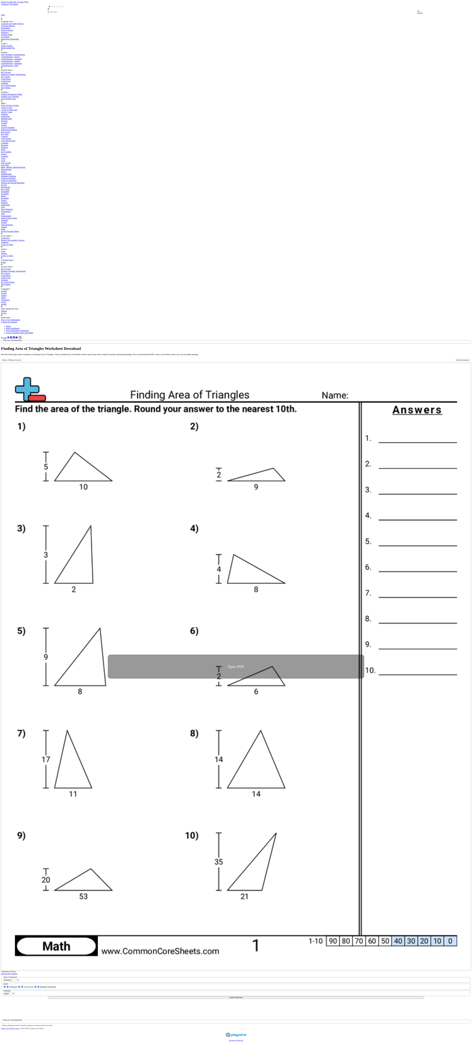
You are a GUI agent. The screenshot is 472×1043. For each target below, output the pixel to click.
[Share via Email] (16, 338)
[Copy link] (20, 337)
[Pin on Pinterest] (11, 338)
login (3, 15)
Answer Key (29, 987)
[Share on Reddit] (14, 338)
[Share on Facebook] (8, 338)
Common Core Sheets (9, 4)
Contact (16, 1028)
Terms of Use (5, 1028)
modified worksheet (48, 987)
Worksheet (13, 987)
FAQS (12, 1028)
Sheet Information (463, 360)
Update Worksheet (236, 997)
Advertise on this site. (236, 1040)
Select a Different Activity (12, 360)
